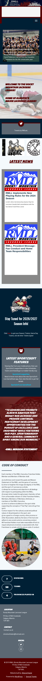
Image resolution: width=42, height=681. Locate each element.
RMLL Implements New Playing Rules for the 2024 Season (21, 196)
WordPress (19, 677)
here (9, 333)
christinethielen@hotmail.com (13, 634)
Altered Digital (27, 673)
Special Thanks (31, 677)
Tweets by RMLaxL (21, 130)
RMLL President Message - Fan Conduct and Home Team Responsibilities (21, 249)
